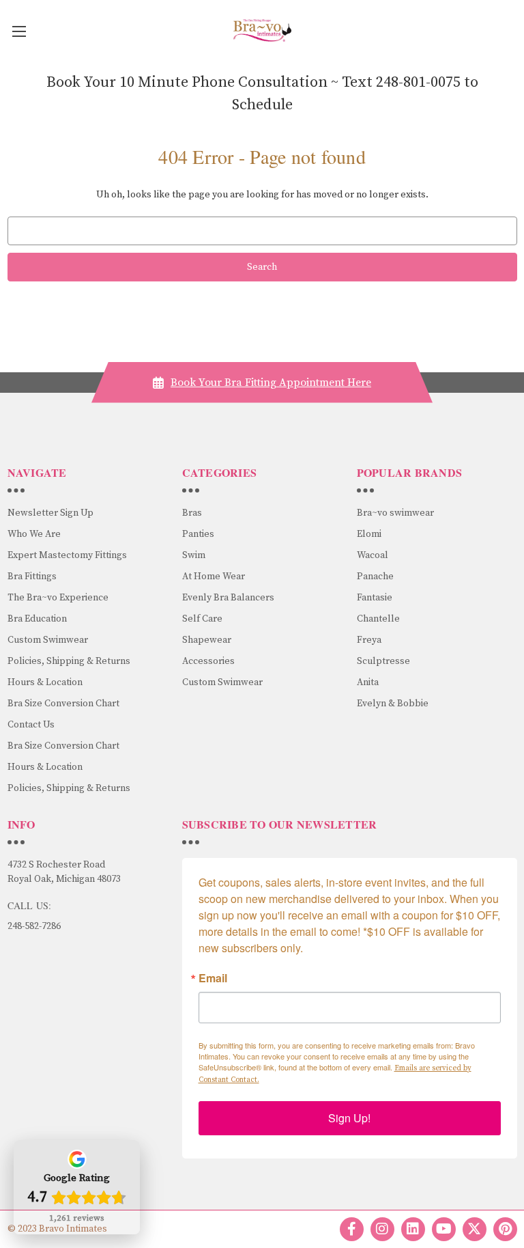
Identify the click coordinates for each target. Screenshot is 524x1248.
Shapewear (206, 640)
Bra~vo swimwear (395, 513)
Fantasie (374, 598)
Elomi (369, 534)
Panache (375, 576)
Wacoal (372, 555)
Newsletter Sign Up (50, 513)
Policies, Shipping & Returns (69, 661)
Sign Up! (349, 1118)
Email (213, 978)
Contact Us (31, 725)
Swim (193, 555)
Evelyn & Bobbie (392, 703)
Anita (368, 682)
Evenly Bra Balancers (228, 598)
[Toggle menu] (19, 31)
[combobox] (262, 231)
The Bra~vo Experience (58, 598)
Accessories (208, 661)
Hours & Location (45, 682)
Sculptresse (383, 661)
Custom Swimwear (48, 640)
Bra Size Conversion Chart (63, 703)
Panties (198, 534)
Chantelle (378, 619)
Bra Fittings (32, 576)
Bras (192, 513)
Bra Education (37, 619)
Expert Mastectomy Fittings (67, 555)
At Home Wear (213, 576)
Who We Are (34, 534)
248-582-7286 (34, 926)
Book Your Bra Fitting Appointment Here (271, 382)
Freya (369, 640)
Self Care (202, 619)
